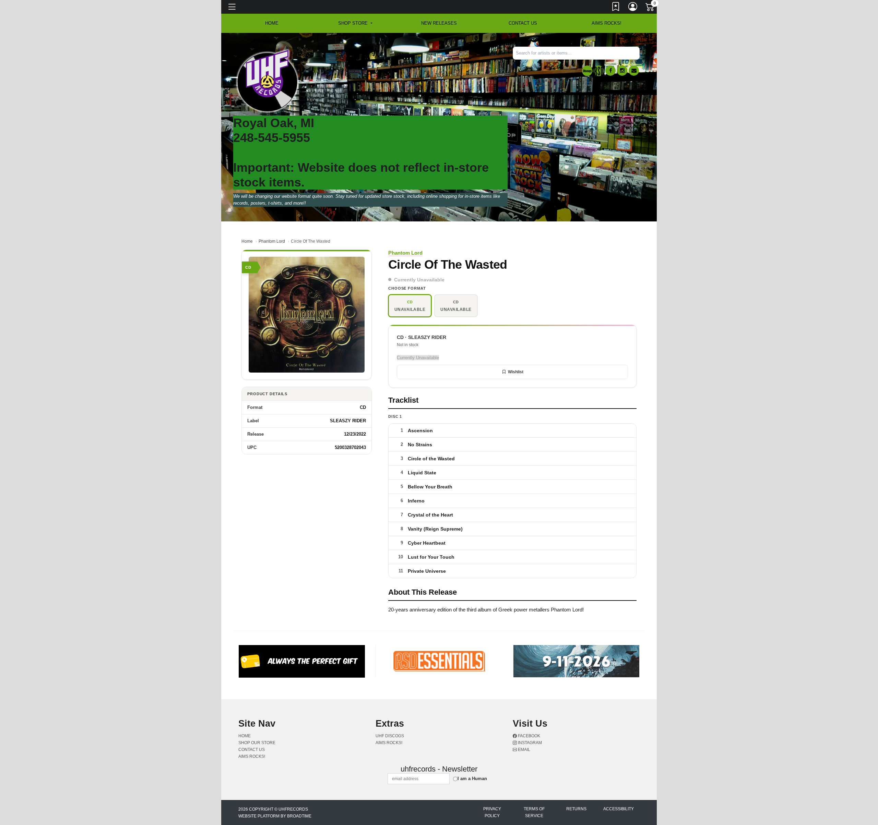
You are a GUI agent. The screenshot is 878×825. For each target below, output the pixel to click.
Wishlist (515, 371)
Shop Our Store (256, 742)
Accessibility (618, 808)
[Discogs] (587, 71)
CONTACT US (523, 23)
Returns (576, 808)
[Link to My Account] (633, 8)
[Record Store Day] (599, 71)
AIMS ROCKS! (606, 23)
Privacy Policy (492, 812)
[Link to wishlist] (616, 8)
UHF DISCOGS (390, 735)
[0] (650, 8)
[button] (355, 23)
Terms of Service (534, 812)
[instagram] (622, 70)
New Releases (439, 23)
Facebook (528, 735)
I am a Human (472, 778)
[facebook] (610, 70)
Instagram (529, 742)
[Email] (634, 70)
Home (247, 241)
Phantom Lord (272, 241)
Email (523, 749)
